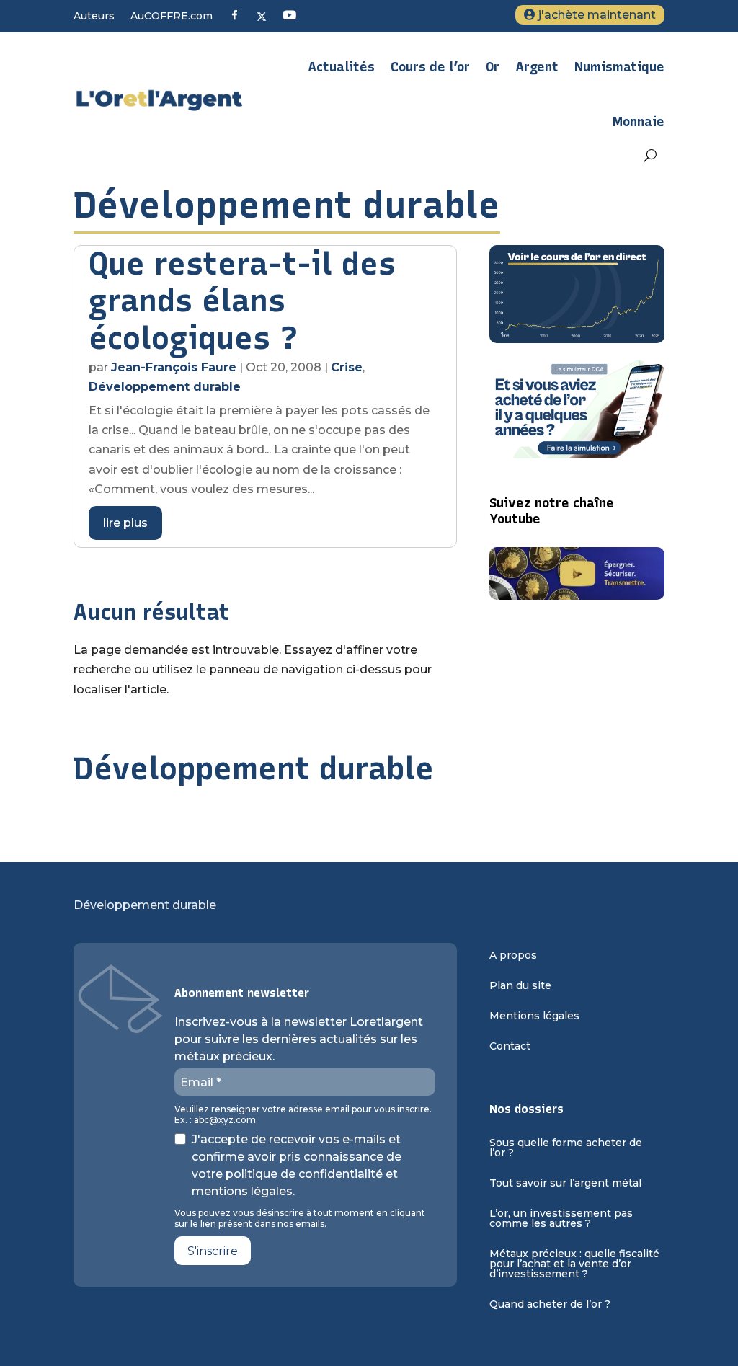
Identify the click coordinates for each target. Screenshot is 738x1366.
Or (492, 67)
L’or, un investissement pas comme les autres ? (561, 1219)
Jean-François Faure (173, 367)
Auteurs (94, 16)
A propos (513, 956)
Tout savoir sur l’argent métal (565, 1183)
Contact (509, 1046)
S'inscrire (212, 1251)
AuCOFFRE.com (171, 16)
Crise (347, 367)
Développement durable (165, 387)
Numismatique (619, 67)
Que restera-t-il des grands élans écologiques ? (242, 301)
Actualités (341, 67)
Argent (537, 67)
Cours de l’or (430, 67)
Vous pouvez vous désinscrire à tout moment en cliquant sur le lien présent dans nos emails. (299, 1218)
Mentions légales (534, 1016)
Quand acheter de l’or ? (549, 1304)
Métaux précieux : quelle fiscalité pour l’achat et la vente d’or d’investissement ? (574, 1264)
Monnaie (638, 122)
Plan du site (520, 986)
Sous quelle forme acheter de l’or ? (565, 1148)
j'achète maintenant (597, 15)
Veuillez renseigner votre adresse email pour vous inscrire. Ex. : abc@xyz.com (303, 1114)
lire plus (125, 523)
